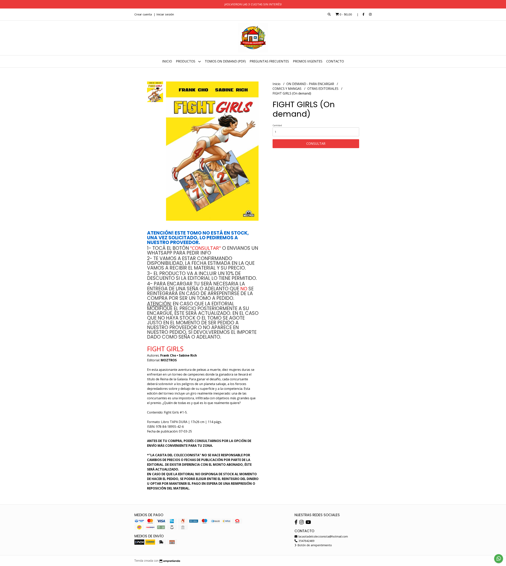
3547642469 (306, 541)
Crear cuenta (143, 14)
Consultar (315, 143)
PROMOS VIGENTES (307, 61)
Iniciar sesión (165, 14)
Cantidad (277, 125)
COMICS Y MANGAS (287, 88)
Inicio (167, 61)
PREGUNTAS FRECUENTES (269, 61)
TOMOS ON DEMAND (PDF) (225, 61)
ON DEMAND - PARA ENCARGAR (310, 84)
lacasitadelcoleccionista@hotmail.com (323, 536)
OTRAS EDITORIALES (323, 88)
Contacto (335, 61)
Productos (186, 61)
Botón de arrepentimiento (314, 545)
